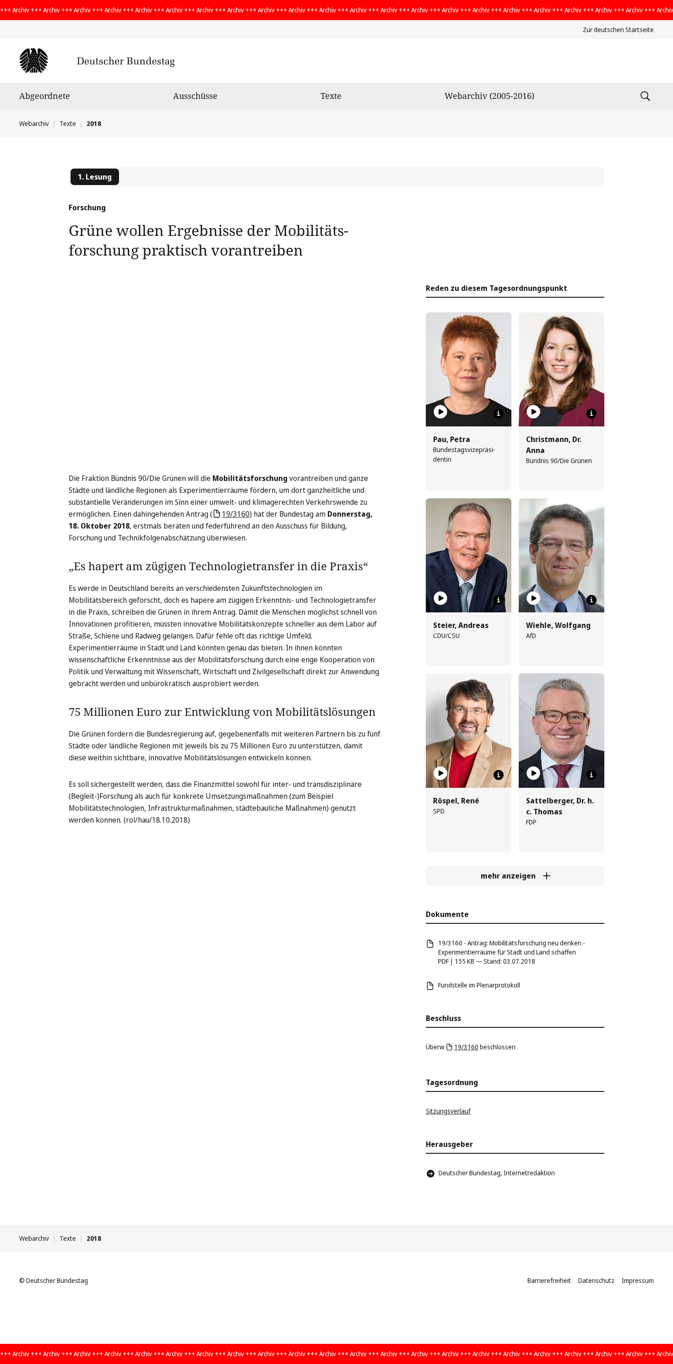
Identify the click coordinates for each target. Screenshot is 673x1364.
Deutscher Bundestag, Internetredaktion (497, 1172)
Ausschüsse (195, 95)
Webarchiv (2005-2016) (489, 95)
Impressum (638, 1280)
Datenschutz (596, 1280)
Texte (331, 95)
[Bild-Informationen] (498, 413)
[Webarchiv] (96, 60)
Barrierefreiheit (549, 1280)
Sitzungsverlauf (448, 1111)
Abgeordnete (44, 95)
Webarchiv (34, 123)
